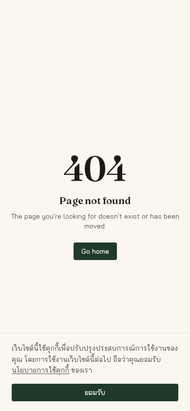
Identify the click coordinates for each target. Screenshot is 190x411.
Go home (95, 251)
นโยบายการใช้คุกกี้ (40, 370)
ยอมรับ (95, 392)
